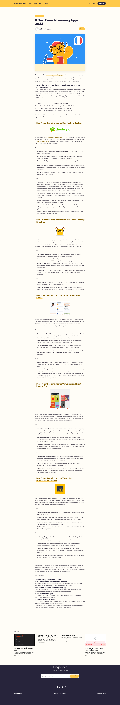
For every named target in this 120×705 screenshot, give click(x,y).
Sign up (56, 693)
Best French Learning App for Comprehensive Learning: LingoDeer (60, 221)
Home (30, 3)
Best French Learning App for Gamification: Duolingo (59, 123)
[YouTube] (62, 687)
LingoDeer (18, 3)
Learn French (39, 16)
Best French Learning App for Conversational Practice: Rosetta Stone (60, 385)
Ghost (104, 693)
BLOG (25, 3)
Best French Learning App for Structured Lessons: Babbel (58, 296)
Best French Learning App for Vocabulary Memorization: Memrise (54, 479)
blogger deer (42, 28)
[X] (54, 687)
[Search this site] (90, 3)
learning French (69, 77)
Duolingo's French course (42, 141)
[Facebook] (57, 687)
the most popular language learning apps (56, 137)
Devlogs (41, 3)
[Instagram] (65, 687)
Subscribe (101, 3)
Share (81, 28)
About (46, 3)
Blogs (35, 3)
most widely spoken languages (54, 75)
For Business (63, 693)
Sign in (94, 3)
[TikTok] (60, 687)
